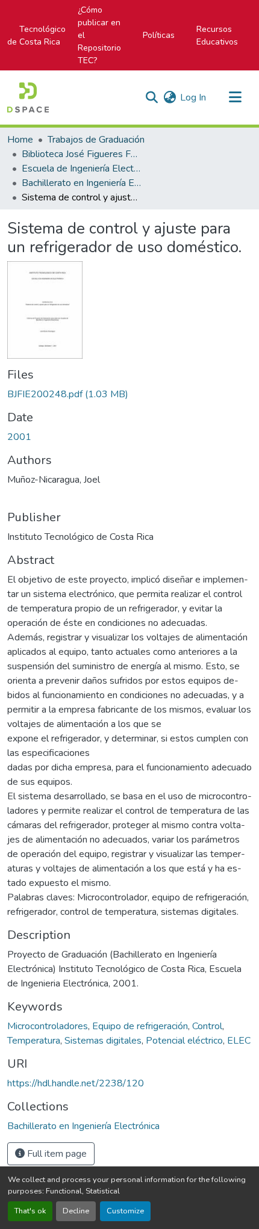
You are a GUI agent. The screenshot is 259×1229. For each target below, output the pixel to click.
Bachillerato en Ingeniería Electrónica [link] (82, 183)
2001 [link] (19, 437)
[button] (28, 97)
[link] (129, 394)
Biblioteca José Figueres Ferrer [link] (82, 154)
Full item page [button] (56, 1153)
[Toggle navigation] (235, 97)
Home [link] (20, 139)
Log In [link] (193, 97)
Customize (125, 1211)
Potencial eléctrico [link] (184, 1040)
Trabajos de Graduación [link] (96, 139)
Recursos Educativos (217, 35)
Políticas (159, 35)
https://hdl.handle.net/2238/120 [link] (75, 1083)
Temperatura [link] (33, 1040)
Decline (76, 1211)
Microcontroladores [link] (47, 1026)
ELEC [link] (239, 1040)
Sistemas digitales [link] (103, 1040)
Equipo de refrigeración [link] (140, 1026)
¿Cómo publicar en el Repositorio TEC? (99, 35)
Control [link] (207, 1026)
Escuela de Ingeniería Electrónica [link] (82, 168)
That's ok (30, 1211)
